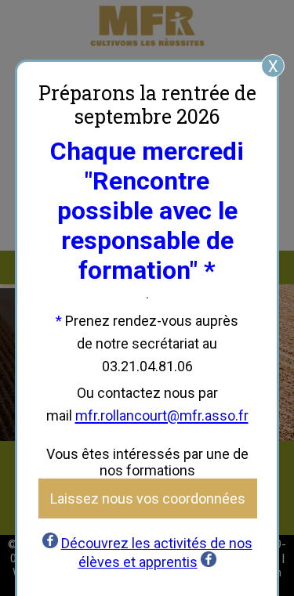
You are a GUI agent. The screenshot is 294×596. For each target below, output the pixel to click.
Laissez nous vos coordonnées (147, 498)
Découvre (91, 543)
